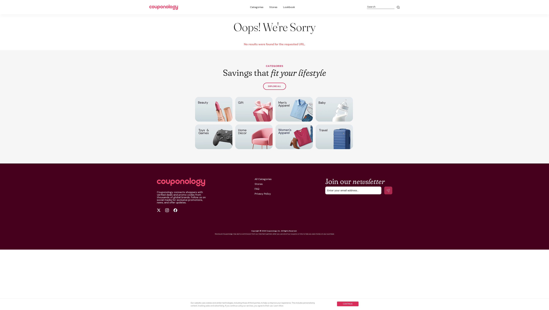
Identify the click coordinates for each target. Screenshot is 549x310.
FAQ (257, 189)
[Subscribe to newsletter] (388, 190)
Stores (273, 7)
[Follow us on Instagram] (167, 210)
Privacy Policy (263, 193)
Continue (348, 304)
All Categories (263, 179)
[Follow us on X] (159, 210)
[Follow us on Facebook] (175, 210)
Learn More (278, 306)
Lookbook (289, 7)
